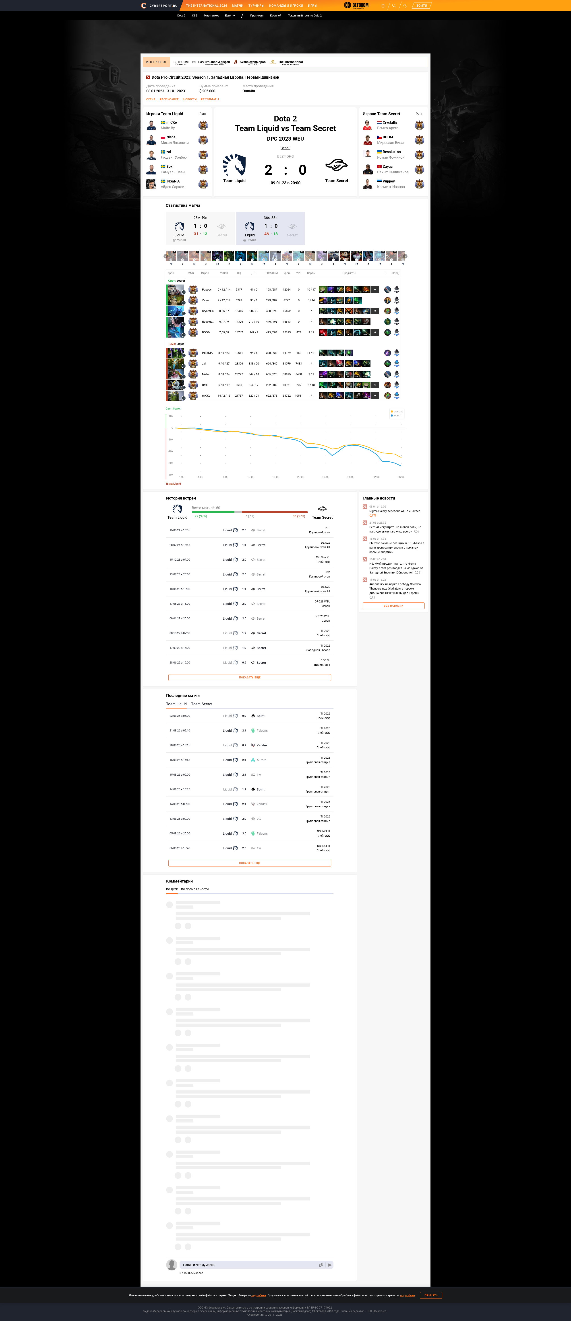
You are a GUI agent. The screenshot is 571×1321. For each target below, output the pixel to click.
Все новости (393, 605)
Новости (190, 99)
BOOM (206, 332)
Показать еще (250, 677)
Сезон (285, 148)
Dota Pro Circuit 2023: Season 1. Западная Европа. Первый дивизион (215, 77)
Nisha (205, 374)
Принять (431, 1295)
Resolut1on (209, 321)
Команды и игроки (286, 5)
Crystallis (208, 311)
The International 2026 (206, 5)
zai (204, 363)
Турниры (256, 5)
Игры (312, 5)
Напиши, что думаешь (199, 1265)
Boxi (204, 385)
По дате (172, 889)
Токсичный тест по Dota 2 (305, 15)
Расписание (169, 99)
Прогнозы (256, 15)
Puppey (206, 289)
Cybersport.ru (255, 1314)
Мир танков (211, 15)
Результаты (210, 99)
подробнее (258, 1295)
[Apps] (383, 5)
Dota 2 (181, 15)
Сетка (150, 99)
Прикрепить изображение (320, 1265)
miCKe (206, 395)
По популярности (195, 889)
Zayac (206, 300)
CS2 (194, 15)
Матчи (238, 5)
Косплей (275, 15)
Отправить (329, 1265)
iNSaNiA (207, 352)
